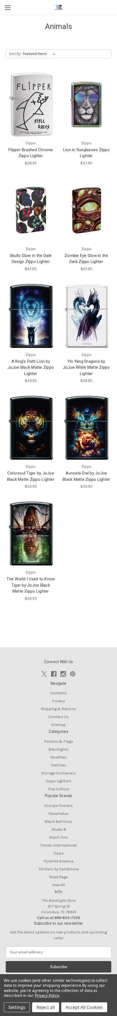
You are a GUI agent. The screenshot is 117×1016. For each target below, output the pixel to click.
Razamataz (58, 813)
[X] (44, 674)
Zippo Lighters (58, 781)
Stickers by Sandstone (59, 869)
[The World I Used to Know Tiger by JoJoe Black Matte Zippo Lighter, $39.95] (31, 534)
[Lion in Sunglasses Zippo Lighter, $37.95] (86, 104)
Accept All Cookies (84, 1007)
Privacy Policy (47, 995)
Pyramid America (58, 861)
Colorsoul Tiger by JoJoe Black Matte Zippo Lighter (30, 476)
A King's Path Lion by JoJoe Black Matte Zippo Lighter (30, 367)
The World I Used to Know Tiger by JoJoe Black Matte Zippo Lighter (31, 585)
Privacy (58, 701)
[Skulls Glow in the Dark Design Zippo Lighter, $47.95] (31, 210)
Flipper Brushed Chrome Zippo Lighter (30, 153)
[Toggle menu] (7, 7)
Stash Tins (58, 837)
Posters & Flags (58, 741)
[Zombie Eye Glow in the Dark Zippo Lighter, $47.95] (86, 210)
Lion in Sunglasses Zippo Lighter (86, 153)
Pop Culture (58, 789)
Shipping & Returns (58, 709)
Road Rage (58, 877)
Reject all (45, 1007)
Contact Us (58, 717)
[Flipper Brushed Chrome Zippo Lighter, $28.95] (31, 104)
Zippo (59, 853)
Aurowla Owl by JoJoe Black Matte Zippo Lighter (86, 476)
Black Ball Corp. (58, 821)
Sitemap (58, 724)
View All (58, 885)
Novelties (58, 757)
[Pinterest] (73, 674)
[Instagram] (63, 674)
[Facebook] (54, 674)
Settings (16, 1007)
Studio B (58, 829)
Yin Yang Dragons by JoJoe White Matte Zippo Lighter (86, 367)
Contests (58, 693)
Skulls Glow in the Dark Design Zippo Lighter (31, 258)
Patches (58, 765)
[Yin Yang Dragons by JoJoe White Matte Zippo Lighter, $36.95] (86, 316)
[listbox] (40, 54)
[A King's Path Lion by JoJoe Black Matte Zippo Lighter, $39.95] (31, 316)
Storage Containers (58, 773)
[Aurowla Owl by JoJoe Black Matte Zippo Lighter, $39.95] (86, 428)
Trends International (58, 845)
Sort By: (15, 54)
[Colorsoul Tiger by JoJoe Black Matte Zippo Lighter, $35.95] (31, 428)
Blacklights (58, 749)
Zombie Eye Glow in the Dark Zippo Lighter (86, 258)
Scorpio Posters (58, 805)
